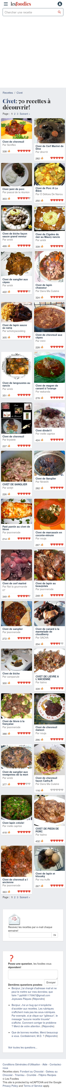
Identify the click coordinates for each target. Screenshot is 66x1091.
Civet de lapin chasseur (44, 289)
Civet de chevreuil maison (46, 732)
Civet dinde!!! (44, 433)
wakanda (45, 394)
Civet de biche (11, 676)
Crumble (31, 1078)
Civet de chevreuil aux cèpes (49, 339)
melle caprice (47, 437)
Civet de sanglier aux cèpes (15, 284)
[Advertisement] (33, 53)
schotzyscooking (16, 334)
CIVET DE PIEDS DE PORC (47, 833)
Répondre (38, 1002)
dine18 (44, 152)
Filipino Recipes (47, 1078)
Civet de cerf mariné (14, 586)
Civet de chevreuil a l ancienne (15, 884)
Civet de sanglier (12, 632)
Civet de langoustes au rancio (16, 387)
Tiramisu (19, 1078)
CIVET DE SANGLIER (14, 487)
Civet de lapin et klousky (45, 878)
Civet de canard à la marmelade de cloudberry (47, 634)
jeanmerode (13, 535)
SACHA (44, 640)
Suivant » (25, 113)
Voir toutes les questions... (22, 1050)
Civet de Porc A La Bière (47, 192)
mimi (42, 344)
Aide (44, 1067)
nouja (43, 541)
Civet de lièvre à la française (13, 726)
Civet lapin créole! (13, 826)
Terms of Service (33, 1089)
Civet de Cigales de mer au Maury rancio (48, 239)
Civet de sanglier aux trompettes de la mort (15, 776)
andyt (10, 491)
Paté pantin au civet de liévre (16, 531)
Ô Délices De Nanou (51, 197)
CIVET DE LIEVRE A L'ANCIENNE (47, 681)
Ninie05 (44, 485)
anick (10, 242)
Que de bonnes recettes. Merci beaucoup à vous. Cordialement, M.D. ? (35, 1037)
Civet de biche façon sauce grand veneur (14, 238)
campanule (13, 680)
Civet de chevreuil (13, 152)
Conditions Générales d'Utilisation (21, 1067)
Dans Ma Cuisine (49, 294)
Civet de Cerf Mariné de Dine (50, 147)
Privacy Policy (10, 1089)
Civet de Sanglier (46, 481)
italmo (43, 685)
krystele (11, 442)
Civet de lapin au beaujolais (46, 588)
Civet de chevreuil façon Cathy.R (46, 782)
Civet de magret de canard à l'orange (47, 390)
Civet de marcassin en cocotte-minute (49, 537)
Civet (20, 92)
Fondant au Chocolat (31, 1075)
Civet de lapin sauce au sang (14, 329)
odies (21, 4)
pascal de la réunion (18, 195)
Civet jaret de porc (13, 192)
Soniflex (11, 155)
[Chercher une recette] (59, 12)
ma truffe (45, 882)
